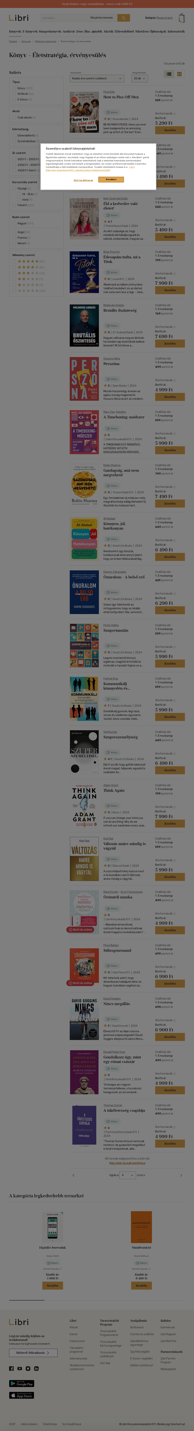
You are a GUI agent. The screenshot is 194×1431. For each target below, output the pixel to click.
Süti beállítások (83, 180)
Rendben (111, 179)
